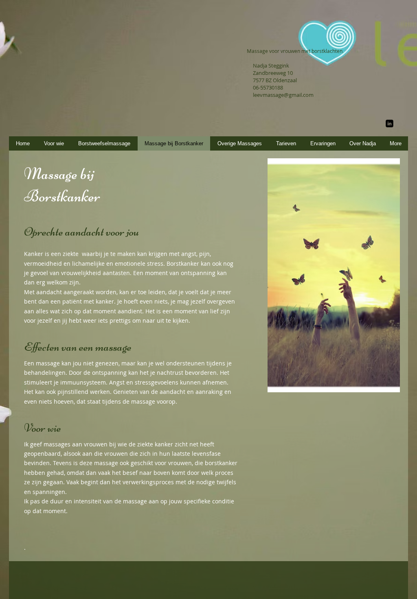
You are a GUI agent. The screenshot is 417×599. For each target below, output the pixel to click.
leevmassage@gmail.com (283, 94)
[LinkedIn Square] (389, 123)
